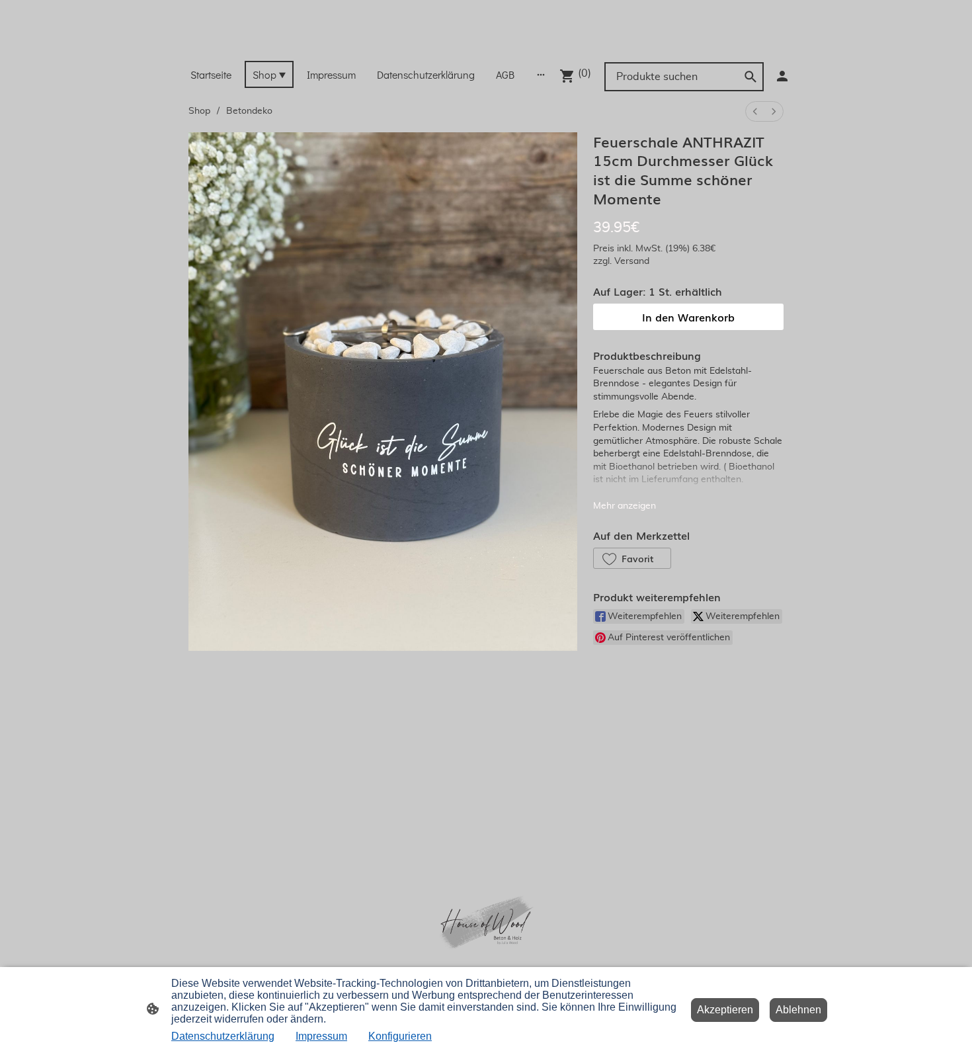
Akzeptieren (725, 1009)
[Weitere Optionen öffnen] (541, 74)
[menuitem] (755, 111)
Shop (199, 111)
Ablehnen (798, 1009)
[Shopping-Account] (782, 76)
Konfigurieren (400, 1036)
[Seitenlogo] (485, 44)
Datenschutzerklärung (222, 1036)
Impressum (321, 1036)
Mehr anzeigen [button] (624, 506)
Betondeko (249, 111)
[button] (632, 558)
